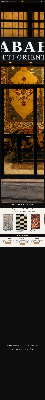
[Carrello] (43, 1)
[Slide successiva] (43, 223)
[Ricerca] (40, 1)
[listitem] (17, 1)
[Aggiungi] (27, 228)
